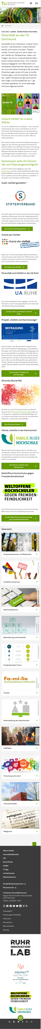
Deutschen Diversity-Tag (21, 412)
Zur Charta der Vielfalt (13, 267)
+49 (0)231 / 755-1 (15, 901)
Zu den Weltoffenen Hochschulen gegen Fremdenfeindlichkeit (19, 518)
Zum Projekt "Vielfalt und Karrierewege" (18, 374)
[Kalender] (14, 1022)
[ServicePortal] (27, 1022)
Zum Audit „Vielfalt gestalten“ (16, 229)
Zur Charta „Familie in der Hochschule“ (18, 466)
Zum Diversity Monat (12, 424)
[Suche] (9, 1022)
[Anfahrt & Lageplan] (22, 1022)
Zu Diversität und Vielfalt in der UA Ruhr (19, 313)
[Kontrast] (31, 3)
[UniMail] (31, 1022)
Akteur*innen (6, 171)
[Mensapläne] (18, 1022)
